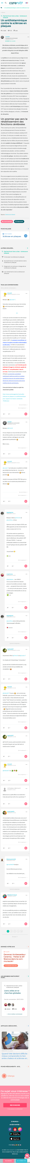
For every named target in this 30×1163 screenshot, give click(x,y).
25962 (8, 1009)
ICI (17, 313)
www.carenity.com (11, 1150)
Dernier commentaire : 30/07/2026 (13, 999)
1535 (15, 1009)
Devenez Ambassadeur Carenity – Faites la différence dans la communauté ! (15, 957)
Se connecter (21, 1161)
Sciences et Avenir (10, 214)
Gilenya (11, 1076)
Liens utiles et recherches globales (12, 992)
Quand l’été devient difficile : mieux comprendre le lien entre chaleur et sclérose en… (15, 1056)
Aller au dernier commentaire (8, 288)
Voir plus (14, 936)
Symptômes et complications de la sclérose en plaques (15, 261)
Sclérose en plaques (12, 236)
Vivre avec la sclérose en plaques (14, 257)
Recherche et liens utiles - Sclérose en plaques (15, 16)
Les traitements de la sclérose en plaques (14, 272)
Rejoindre (15, 1105)
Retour (3, 12)
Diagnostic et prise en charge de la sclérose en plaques (15, 267)
